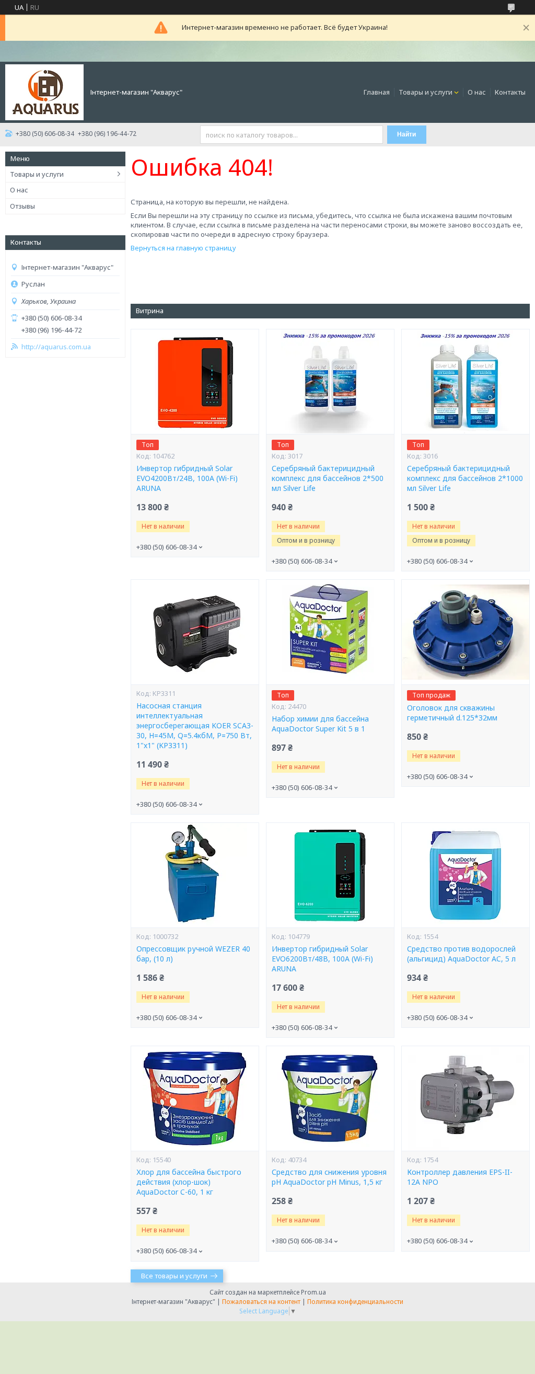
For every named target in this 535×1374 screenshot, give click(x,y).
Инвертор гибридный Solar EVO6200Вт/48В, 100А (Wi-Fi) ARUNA (322, 959)
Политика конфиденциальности (355, 1301)
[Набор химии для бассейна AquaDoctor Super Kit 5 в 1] (330, 632)
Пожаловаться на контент (261, 1301)
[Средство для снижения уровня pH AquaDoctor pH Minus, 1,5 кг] (330, 1098)
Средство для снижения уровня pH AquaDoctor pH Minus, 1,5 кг (329, 1177)
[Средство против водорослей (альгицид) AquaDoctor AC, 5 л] (465, 875)
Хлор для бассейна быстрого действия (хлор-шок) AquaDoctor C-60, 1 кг (188, 1182)
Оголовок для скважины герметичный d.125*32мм (452, 713)
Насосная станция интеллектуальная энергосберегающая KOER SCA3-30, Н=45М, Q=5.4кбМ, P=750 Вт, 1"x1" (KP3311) (194, 725)
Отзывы (22, 206)
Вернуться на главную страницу (183, 248)
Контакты (510, 92)
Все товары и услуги (174, 1275)
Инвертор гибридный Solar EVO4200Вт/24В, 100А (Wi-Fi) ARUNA (187, 478)
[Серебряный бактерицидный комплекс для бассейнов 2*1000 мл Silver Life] (465, 381)
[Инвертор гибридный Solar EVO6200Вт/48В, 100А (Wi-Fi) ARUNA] (330, 875)
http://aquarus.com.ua (56, 346)
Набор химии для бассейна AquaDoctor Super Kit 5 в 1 (320, 724)
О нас (477, 92)
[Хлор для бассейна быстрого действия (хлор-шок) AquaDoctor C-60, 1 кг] (195, 1098)
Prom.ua (313, 1292)
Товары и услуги (425, 92)
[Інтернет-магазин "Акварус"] (44, 91)
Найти (406, 134)
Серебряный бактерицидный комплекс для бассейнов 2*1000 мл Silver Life (465, 478)
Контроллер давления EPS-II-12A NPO (460, 1177)
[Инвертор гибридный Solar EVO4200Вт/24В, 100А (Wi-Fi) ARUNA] (195, 381)
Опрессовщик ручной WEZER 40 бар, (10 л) (193, 954)
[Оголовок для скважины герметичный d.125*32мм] (465, 632)
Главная (377, 92)
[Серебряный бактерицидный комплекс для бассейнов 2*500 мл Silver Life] (330, 381)
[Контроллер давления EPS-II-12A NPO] (465, 1098)
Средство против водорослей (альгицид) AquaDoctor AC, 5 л (461, 954)
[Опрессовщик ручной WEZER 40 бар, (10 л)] (195, 875)
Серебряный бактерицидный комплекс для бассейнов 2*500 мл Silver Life (327, 478)
